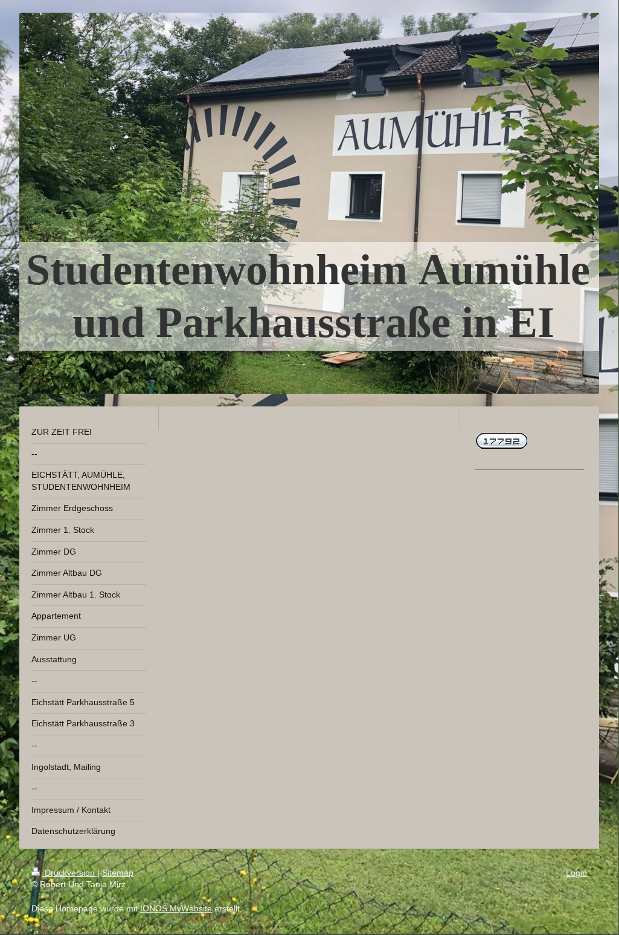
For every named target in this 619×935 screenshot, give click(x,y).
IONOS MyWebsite (176, 908)
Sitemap (117, 873)
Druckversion (69, 873)
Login (576, 873)
